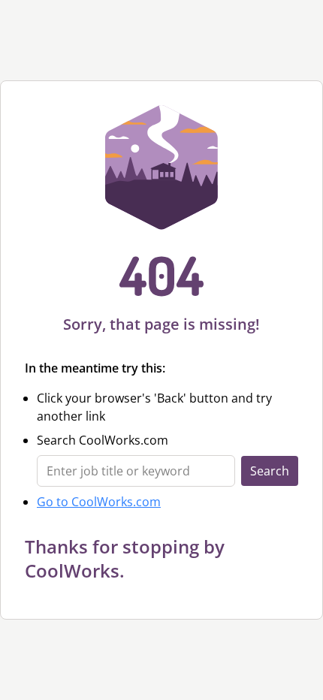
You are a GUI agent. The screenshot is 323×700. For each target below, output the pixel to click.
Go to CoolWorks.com (99, 501)
